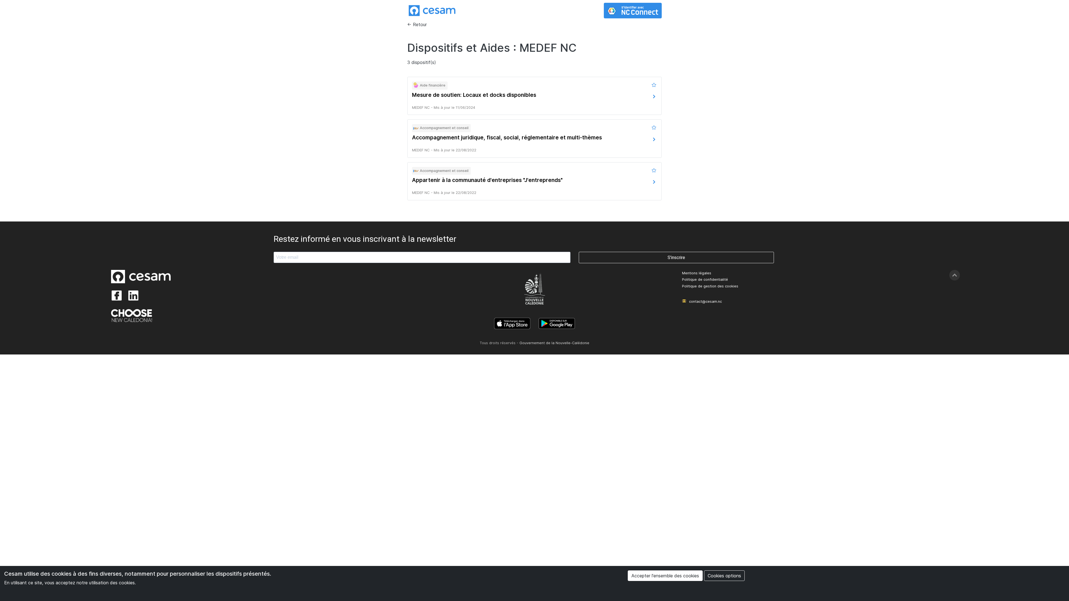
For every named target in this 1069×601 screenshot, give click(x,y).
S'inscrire (676, 257)
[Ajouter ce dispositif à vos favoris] (654, 85)
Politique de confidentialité (705, 279)
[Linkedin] (133, 295)
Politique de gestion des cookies (710, 286)
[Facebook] (116, 295)
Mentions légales (696, 273)
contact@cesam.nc (705, 301)
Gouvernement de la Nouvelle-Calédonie (554, 343)
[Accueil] (432, 10)
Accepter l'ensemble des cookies (665, 575)
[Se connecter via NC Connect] (633, 10)
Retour (420, 24)
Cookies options (724, 575)
